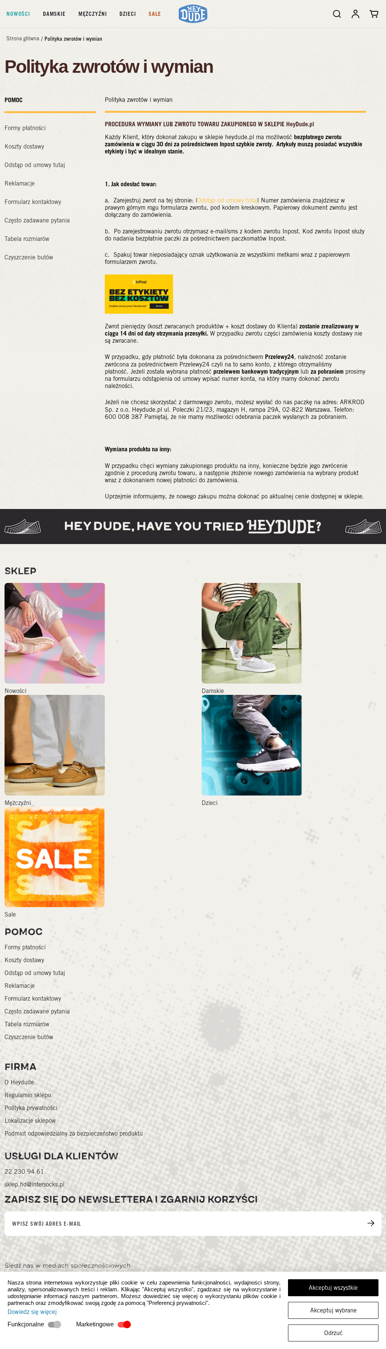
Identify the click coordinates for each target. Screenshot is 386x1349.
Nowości (18, 14)
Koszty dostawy (24, 146)
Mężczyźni (92, 14)
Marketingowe (95, 1324)
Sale (155, 14)
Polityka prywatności (31, 1107)
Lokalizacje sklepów (30, 1120)
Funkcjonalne (26, 1324)
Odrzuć (333, 1333)
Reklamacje (20, 183)
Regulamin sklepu (28, 1095)
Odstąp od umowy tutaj (35, 165)
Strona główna (22, 38)
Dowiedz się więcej (32, 1311)
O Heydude (19, 1082)
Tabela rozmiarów (27, 238)
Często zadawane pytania (37, 220)
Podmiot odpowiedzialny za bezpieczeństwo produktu (74, 1133)
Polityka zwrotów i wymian (73, 38)
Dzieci (127, 14)
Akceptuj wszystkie (333, 1287)
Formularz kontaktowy (33, 201)
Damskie (54, 14)
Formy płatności (25, 128)
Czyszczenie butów (29, 257)
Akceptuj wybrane (333, 1310)
